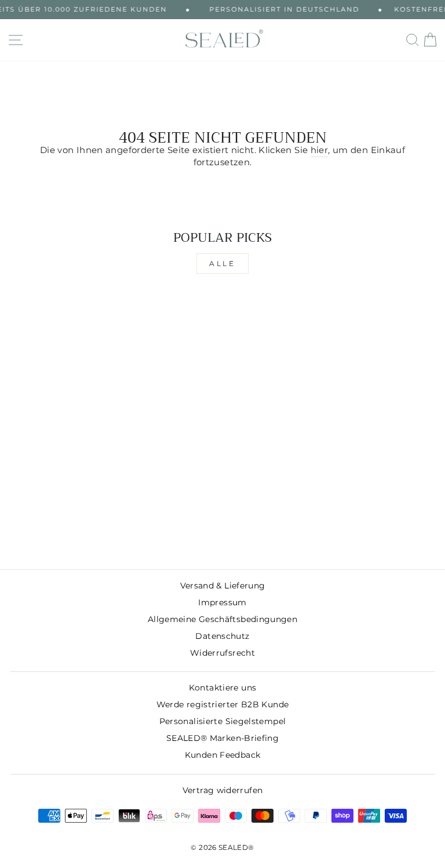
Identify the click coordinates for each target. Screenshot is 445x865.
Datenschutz (222, 636)
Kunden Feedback (223, 754)
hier (319, 150)
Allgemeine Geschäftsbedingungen (222, 619)
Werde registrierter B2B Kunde (222, 704)
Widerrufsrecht (222, 652)
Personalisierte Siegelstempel (222, 721)
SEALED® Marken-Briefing (222, 738)
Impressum (222, 602)
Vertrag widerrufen (223, 790)
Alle (222, 263)
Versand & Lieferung (222, 585)
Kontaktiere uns (223, 687)
